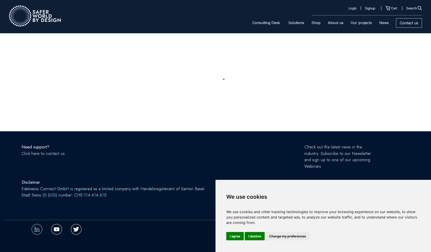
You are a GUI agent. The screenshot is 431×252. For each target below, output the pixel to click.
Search (411, 8)
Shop (316, 22)
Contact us (409, 23)
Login (353, 8)
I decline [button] (254, 236)
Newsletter (361, 153)
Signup (370, 8)
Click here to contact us (43, 153)
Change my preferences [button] (287, 236)
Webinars (312, 166)
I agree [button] (235, 236)
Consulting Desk (266, 22)
